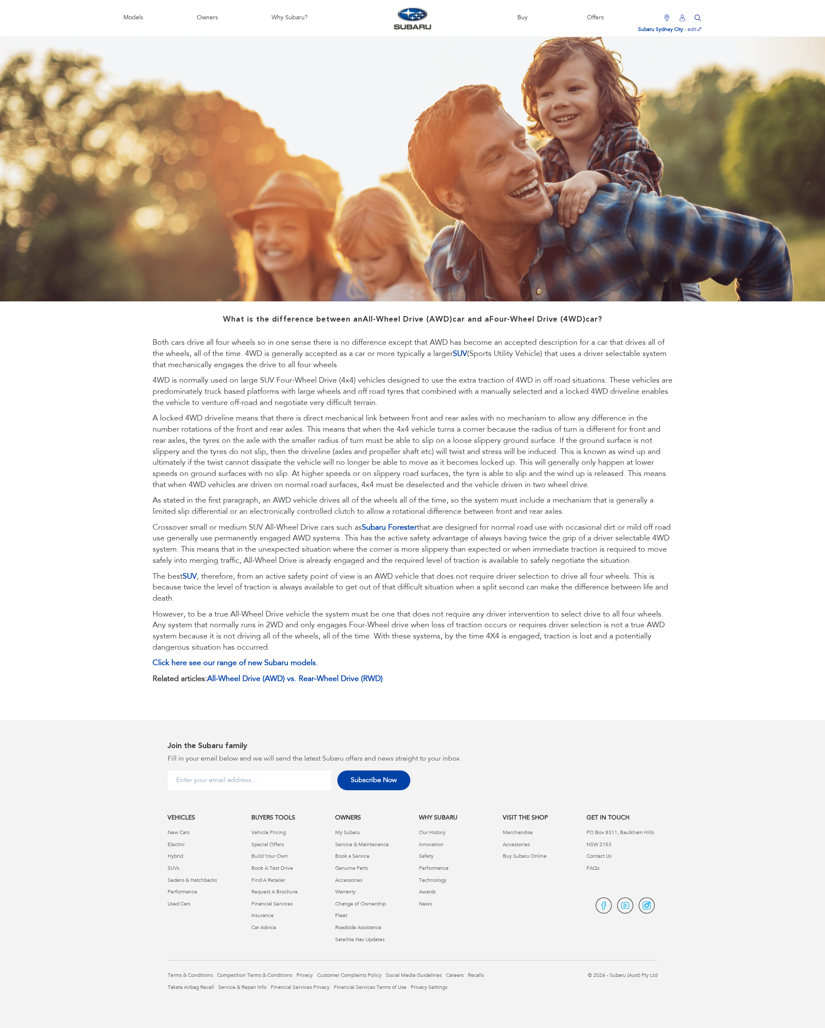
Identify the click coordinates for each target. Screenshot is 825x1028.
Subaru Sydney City (660, 29)
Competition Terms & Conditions (254, 975)
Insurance (262, 915)
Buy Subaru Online (525, 856)
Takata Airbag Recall (191, 987)
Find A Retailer (268, 880)
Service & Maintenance (362, 844)
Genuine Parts (351, 868)
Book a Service (352, 856)
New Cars (178, 832)
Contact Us (599, 856)
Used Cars (179, 904)
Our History (432, 832)
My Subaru (347, 832)
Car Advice (263, 927)
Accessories (348, 880)
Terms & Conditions (190, 975)
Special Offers (267, 844)
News (425, 904)
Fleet (341, 915)
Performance (182, 892)
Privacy (304, 975)
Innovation (431, 844)
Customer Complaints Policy (349, 975)
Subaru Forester (389, 528)
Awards (427, 892)
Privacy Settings (429, 987)
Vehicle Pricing (268, 832)
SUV (460, 354)
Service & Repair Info (242, 987)
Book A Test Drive (272, 868)
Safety (426, 856)
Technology (432, 880)
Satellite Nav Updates (360, 939)
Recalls (476, 975)
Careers (455, 975)
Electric (176, 844)
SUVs (173, 868)
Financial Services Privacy (300, 987)
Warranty (345, 892)
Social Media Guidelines (414, 975)
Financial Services (272, 904)
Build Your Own (269, 856)
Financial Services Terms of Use (370, 987)
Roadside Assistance (358, 927)
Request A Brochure (274, 892)
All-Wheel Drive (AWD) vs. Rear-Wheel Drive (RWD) (295, 679)
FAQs (593, 868)
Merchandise (518, 832)
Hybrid (175, 856)
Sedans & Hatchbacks (192, 880)
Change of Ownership (360, 904)
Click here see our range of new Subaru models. (235, 663)
